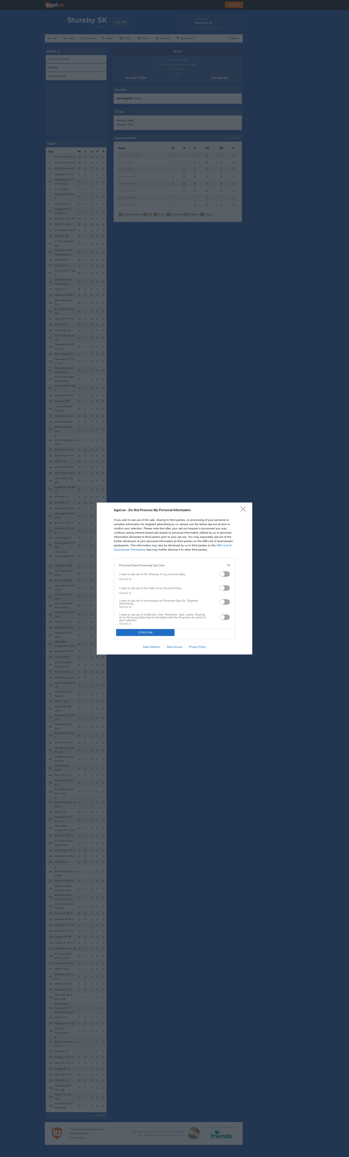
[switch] (224, 574)
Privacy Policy (197, 646)
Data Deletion (151, 646)
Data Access (174, 646)
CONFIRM (145, 632)
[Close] (244, 510)
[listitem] (174, 565)
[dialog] (174, 578)
